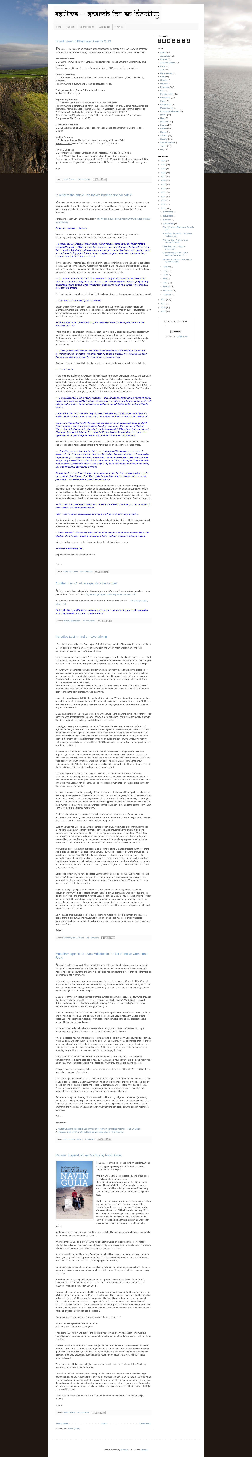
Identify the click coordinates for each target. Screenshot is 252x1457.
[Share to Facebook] (102, 179)
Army (65, 572)
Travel (119, 27)
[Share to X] (99, 179)
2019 (163, 184)
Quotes (71, 27)
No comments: (84, 179)
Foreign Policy (166, 94)
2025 (163, 164)
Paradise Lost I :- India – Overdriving (81, 636)
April (165, 282)
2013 (163, 208)
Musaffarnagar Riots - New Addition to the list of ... (175, 254)
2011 (163, 303)
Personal (164, 122)
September (168, 223)
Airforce (163, 59)
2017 (163, 192)
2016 (163, 196)
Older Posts (145, 1423)
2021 (163, 176)
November (168, 216)
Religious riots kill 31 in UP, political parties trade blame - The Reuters (91, 1132)
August (166, 267)
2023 (163, 172)
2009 (163, 311)
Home (58, 27)
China (163, 76)
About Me (104, 27)
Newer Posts (62, 1423)
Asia (70, 572)
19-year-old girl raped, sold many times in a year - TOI (111, 594)
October (167, 220)
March (166, 286)
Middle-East (165, 104)
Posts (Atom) (74, 1428)
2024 (163, 168)
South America (167, 142)
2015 (163, 200)
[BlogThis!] (96, 179)
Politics (81, 938)
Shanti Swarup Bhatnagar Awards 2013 (83, 41)
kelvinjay (124, 1450)
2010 (163, 307)
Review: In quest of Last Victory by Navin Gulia (89, 1155)
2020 (163, 180)
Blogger (144, 1450)
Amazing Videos (167, 63)
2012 (163, 299)
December (168, 212)
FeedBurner (182, 336)
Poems (163, 125)
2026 (163, 160)
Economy (67, 938)
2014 (163, 204)
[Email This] (94, 179)
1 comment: (90, 1139)
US (161, 149)
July (165, 271)
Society (79, 1139)
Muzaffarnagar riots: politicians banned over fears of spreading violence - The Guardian (99, 1129)
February (167, 290)
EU (161, 90)
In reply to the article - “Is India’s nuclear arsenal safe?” (94, 195)
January (167, 294)
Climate (163, 80)
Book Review (69, 1412)
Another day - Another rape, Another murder (86, 583)
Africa (163, 52)
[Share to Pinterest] (105, 179)
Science (72, 179)
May (165, 278)
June (165, 274)
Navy (162, 118)
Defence (164, 83)
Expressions (87, 27)
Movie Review (166, 108)
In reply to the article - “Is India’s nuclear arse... (177, 234)
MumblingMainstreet (71, 621)
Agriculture (165, 56)
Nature (163, 115)
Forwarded (165, 97)
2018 (163, 188)
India (65, 179)
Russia (163, 132)
